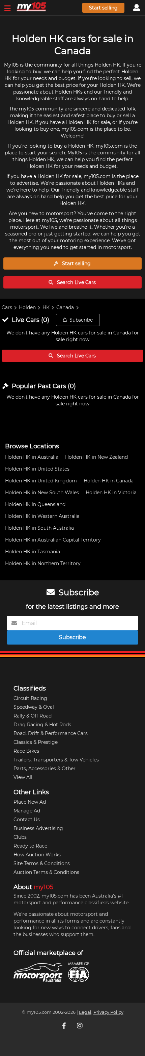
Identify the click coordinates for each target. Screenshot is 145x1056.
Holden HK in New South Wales (42, 492)
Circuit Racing (30, 698)
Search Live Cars (76, 282)
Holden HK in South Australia (39, 528)
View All (22, 777)
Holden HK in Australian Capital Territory (53, 540)
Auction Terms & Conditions (46, 872)
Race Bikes (26, 751)
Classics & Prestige (35, 742)
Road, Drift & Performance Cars (50, 733)
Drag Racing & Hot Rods (42, 725)
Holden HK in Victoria (111, 492)
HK (46, 307)
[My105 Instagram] (80, 1025)
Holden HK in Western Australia (42, 516)
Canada (65, 307)
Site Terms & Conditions (41, 863)
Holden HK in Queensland (35, 504)
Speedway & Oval (33, 707)
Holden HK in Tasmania (32, 552)
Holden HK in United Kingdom (41, 481)
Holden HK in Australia (31, 457)
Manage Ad (26, 811)
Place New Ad (29, 802)
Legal (85, 1012)
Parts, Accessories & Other (44, 768)
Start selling (103, 8)
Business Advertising (38, 828)
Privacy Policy (108, 1012)
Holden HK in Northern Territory (43, 563)
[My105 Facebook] (64, 1025)
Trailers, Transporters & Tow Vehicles (56, 760)
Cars (7, 307)
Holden (27, 307)
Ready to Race (30, 846)
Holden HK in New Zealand (96, 457)
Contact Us (26, 819)
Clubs (20, 837)
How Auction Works (37, 855)
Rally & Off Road (32, 716)
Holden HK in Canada (109, 481)
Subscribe (81, 320)
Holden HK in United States (37, 469)
